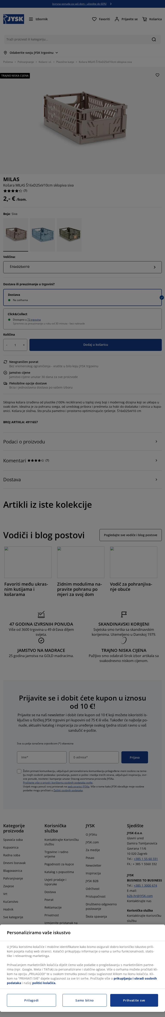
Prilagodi (31, 1000)
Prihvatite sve (134, 1000)
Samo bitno (84, 1000)
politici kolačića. (44, 983)
